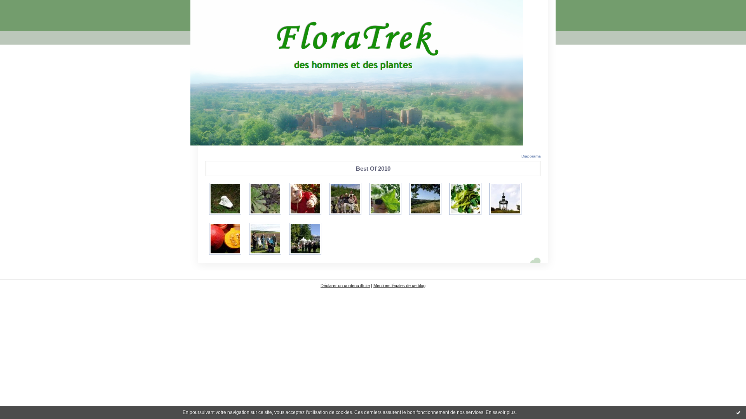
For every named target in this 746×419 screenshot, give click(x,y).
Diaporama (531, 156)
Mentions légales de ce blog (399, 285)
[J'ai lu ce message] (738, 412)
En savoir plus (501, 412)
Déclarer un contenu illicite (345, 285)
